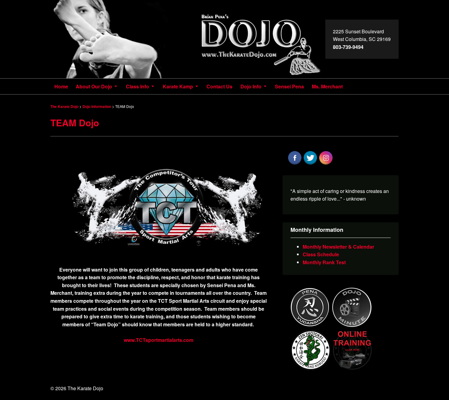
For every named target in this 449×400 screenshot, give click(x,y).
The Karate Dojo (188, 39)
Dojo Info (250, 86)
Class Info (137, 86)
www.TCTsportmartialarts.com (158, 339)
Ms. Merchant (327, 86)
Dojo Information (96, 106)
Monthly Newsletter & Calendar (338, 246)
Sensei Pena (289, 86)
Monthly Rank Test (324, 262)
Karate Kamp (178, 86)
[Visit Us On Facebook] (294, 163)
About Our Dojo (94, 86)
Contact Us (219, 86)
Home (61, 86)
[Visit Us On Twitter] (310, 163)
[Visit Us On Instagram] (326, 163)
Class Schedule (321, 254)
